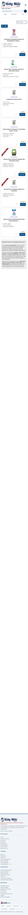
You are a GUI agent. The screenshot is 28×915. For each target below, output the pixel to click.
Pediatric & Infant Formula (6, 893)
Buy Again (3, 842)
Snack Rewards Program (6, 870)
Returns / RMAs (4, 846)
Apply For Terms (4, 848)
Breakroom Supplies (5, 897)
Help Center (3, 856)
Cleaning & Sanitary (5, 885)
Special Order (22, 84)
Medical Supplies (4, 887)
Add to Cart (22, 54)
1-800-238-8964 (8, 831)
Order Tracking (4, 845)
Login (2, 837)
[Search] (25, 11)
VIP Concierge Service (6, 859)
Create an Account (5, 838)
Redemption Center (5, 874)
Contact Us (3, 857)
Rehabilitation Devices (6, 889)
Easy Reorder (4, 843)
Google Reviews (7, 864)
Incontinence (4, 892)
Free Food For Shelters (6, 878)
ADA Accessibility (4, 862)
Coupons (3, 876)
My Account (14, 14)
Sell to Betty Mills (4, 860)
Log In (5, 14)
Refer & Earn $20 (4, 873)
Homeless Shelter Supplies (7, 879)
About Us (3, 854)
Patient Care (3, 890)
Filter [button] (5, 26)
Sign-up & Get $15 (5, 871)
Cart (23, 14)
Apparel (2, 895)
